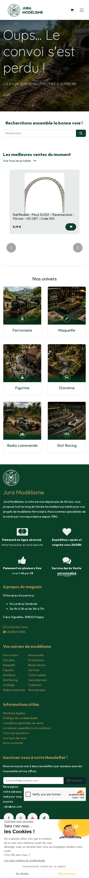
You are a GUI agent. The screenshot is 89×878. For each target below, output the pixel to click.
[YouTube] (32, 818)
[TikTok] (44, 818)
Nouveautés (36, 655)
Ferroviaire (22, 330)
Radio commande (22, 445)
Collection (35, 685)
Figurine (22, 387)
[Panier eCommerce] (72, 10)
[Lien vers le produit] (22, 306)
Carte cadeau (37, 675)
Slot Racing (67, 445)
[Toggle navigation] (82, 10)
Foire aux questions (16, 733)
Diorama (67, 387)
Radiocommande (14, 690)
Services (34, 670)
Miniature (9, 675)
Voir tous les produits (17, 161)
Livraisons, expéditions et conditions (27, 728)
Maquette (66, 330)
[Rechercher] (81, 133)
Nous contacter (13, 743)
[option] (44, 204)
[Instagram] (21, 818)
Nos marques (37, 690)
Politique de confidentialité (20, 718)
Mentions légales (14, 713)
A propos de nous (14, 738)
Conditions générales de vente (23, 723)
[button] (70, 227)
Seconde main (37, 680)
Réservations (37, 665)
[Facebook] (9, 818)
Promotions (36, 660)
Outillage (9, 685)
